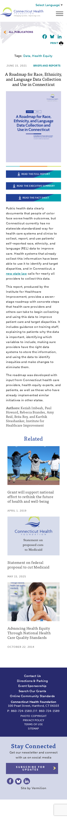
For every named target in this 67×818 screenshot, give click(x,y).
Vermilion (39, 788)
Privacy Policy (33, 720)
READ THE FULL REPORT (35, 174)
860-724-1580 (21, 711)
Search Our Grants (32, 691)
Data (27, 56)
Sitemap (33, 728)
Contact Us (32, 676)
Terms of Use (33, 724)
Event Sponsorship (32, 686)
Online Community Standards (32, 696)
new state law (16, 273)
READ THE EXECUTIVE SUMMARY (36, 185)
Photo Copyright (33, 716)
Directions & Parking (32, 681)
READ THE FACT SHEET (36, 197)
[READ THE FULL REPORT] (33, 164)
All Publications (21, 32)
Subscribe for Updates (30, 768)
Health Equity (42, 56)
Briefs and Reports (46, 65)
